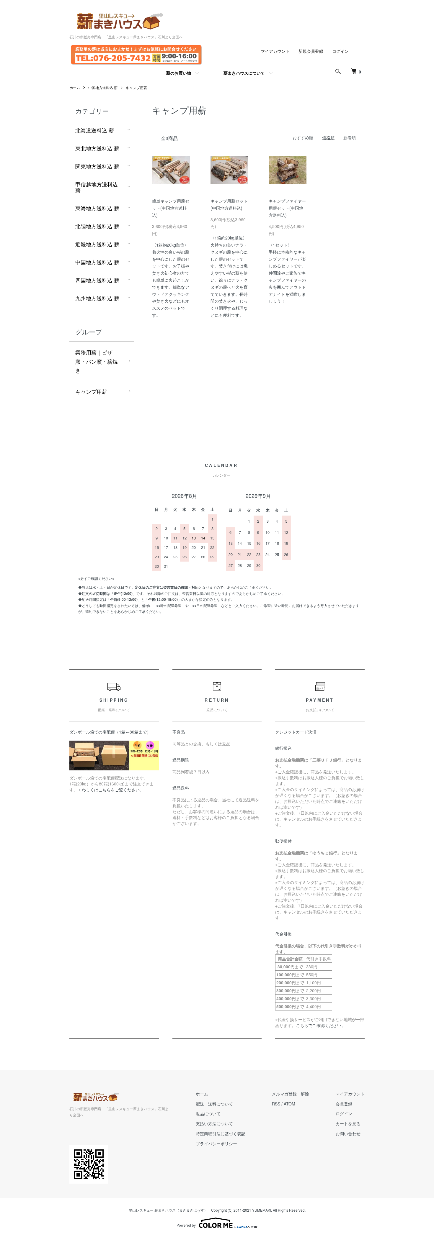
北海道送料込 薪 (94, 130)
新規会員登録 (310, 51)
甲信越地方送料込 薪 (96, 187)
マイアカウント (275, 51)
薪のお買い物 (178, 73)
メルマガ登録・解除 (290, 1094)
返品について (208, 1113)
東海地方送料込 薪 (97, 208)
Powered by (186, 1225)
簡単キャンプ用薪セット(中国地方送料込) (170, 208)
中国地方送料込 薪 (103, 87)
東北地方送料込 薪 (97, 148)
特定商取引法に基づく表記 (220, 1133)
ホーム (74, 87)
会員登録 (344, 1104)
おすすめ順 (303, 137)
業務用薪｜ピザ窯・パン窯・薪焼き (96, 361)
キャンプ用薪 (136, 87)
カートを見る (348, 1123)
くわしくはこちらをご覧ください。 (111, 790)
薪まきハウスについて (244, 73)
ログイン (340, 51)
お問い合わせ (348, 1133)
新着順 (349, 137)
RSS (276, 1104)
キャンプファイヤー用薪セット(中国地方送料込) (287, 208)
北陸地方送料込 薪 (97, 226)
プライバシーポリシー (216, 1143)
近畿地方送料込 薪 (97, 244)
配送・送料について (214, 1104)
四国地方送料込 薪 (97, 280)
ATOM (289, 1104)
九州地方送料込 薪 (97, 298)
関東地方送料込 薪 (97, 166)
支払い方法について (214, 1123)
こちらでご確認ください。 (320, 1025)
